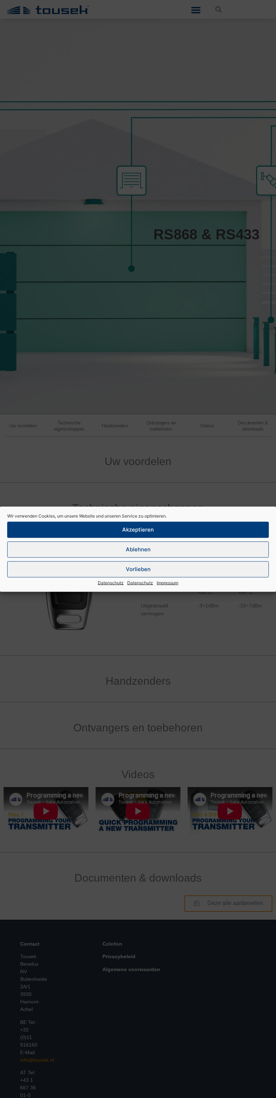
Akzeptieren (138, 529)
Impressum (167, 582)
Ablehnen (138, 549)
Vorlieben (138, 569)
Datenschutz (111, 582)
